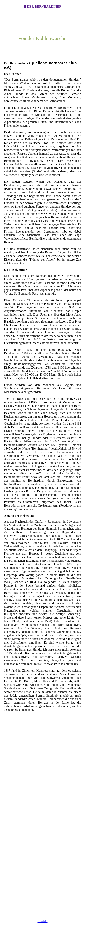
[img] (42, 33)
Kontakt (43, 921)
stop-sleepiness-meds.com (51, 321)
